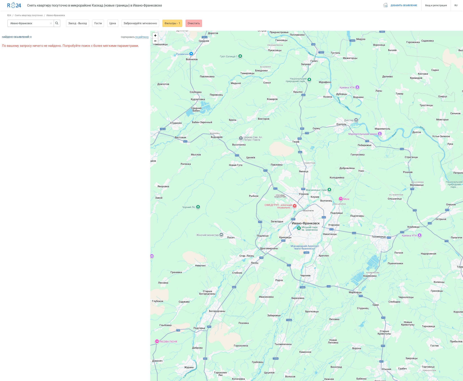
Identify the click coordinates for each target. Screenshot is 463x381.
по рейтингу (141, 37)
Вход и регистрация (436, 5)
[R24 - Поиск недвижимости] (14, 5)
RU (455, 5)
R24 (9, 15)
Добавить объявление (403, 5)
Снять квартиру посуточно (29, 15)
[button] (155, 35)
